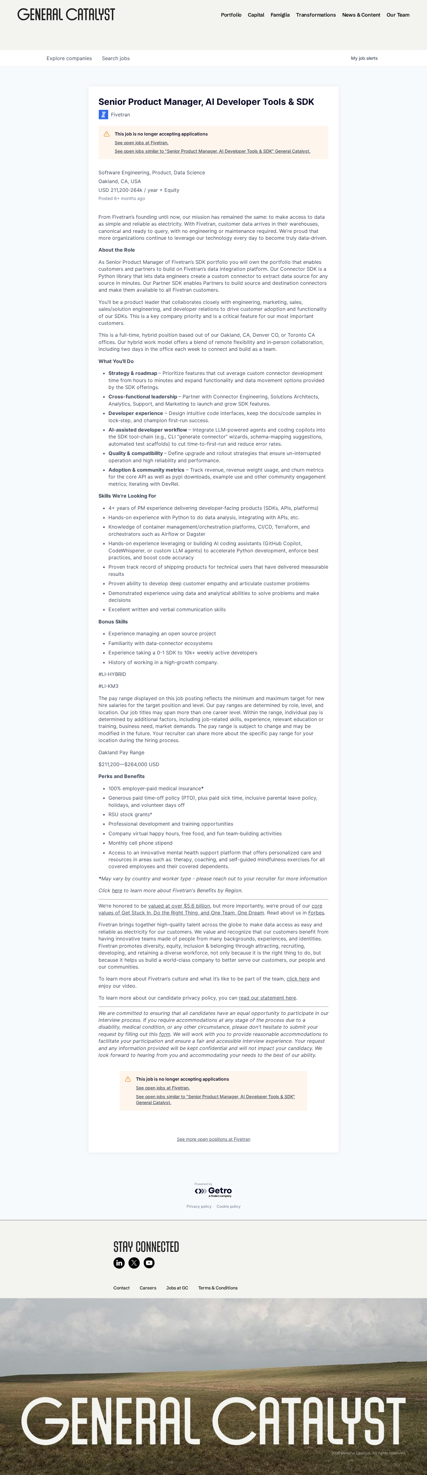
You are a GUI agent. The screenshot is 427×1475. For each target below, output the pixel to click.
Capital (256, 15)
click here (298, 979)
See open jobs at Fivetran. (141, 142)
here (117, 890)
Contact (121, 1288)
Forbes (316, 912)
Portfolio (231, 15)
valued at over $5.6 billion (179, 906)
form (164, 1034)
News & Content (361, 15)
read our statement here (267, 998)
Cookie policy (229, 1206)
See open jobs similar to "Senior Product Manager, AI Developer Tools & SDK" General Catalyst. (212, 151)
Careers (148, 1288)
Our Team (398, 15)
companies (69, 58)
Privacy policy (199, 1206)
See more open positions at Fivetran (213, 1139)
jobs (116, 58)
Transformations (316, 15)
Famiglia (280, 15)
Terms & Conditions (218, 1288)
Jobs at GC (177, 1288)
